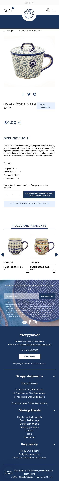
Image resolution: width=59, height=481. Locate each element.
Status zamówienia (29, 423)
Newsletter (29, 437)
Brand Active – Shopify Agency (19, 477)
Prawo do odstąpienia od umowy (29, 457)
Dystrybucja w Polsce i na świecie (29, 403)
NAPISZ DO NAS (29, 357)
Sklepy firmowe (29, 383)
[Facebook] (29, 3)
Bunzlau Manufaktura (37, 363)
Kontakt (29, 430)
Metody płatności (30, 427)
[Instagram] (33, 3)
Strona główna (10, 31)
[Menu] (52, 10)
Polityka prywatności (29, 454)
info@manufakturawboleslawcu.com (35, 344)
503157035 (33, 350)
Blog (29, 433)
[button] (2, 255)
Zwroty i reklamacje (29, 420)
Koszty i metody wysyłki (29, 417)
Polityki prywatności (43, 316)
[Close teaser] (15, 466)
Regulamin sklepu (30, 450)
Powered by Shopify (44, 477)
